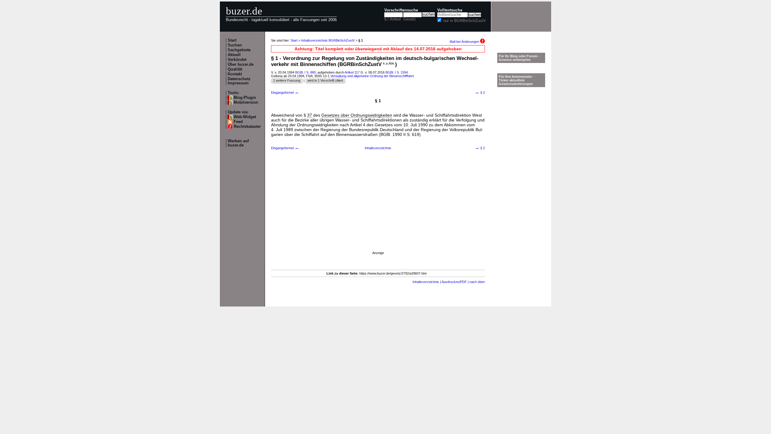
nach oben (477, 282)
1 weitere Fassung (286, 80)
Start (232, 40)
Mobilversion (246, 102)
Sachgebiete (239, 50)
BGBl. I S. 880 (305, 72)
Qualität (235, 69)
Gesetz (409, 19)
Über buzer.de (241, 64)
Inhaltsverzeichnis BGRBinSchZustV (328, 40)
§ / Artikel (392, 19)
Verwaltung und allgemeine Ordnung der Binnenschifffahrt (372, 76)
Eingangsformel (285, 92)
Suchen (235, 45)
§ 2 (479, 92)
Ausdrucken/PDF (454, 282)
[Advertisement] (378, 208)
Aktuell (234, 55)
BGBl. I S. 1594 (397, 72)
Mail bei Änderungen (465, 41)
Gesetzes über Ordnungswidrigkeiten (356, 115)
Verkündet (237, 60)
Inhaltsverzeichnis (378, 148)
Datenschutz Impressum (239, 81)
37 (309, 115)
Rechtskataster (247, 126)
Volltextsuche (449, 10)
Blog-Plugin (245, 98)
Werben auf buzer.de (238, 143)
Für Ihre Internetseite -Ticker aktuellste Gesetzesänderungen (516, 80)
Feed (238, 122)
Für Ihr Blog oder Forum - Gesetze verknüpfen (519, 57)
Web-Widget (245, 117)
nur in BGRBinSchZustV (464, 21)
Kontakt (235, 74)
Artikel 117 (352, 72)
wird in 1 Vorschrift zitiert (325, 80)
